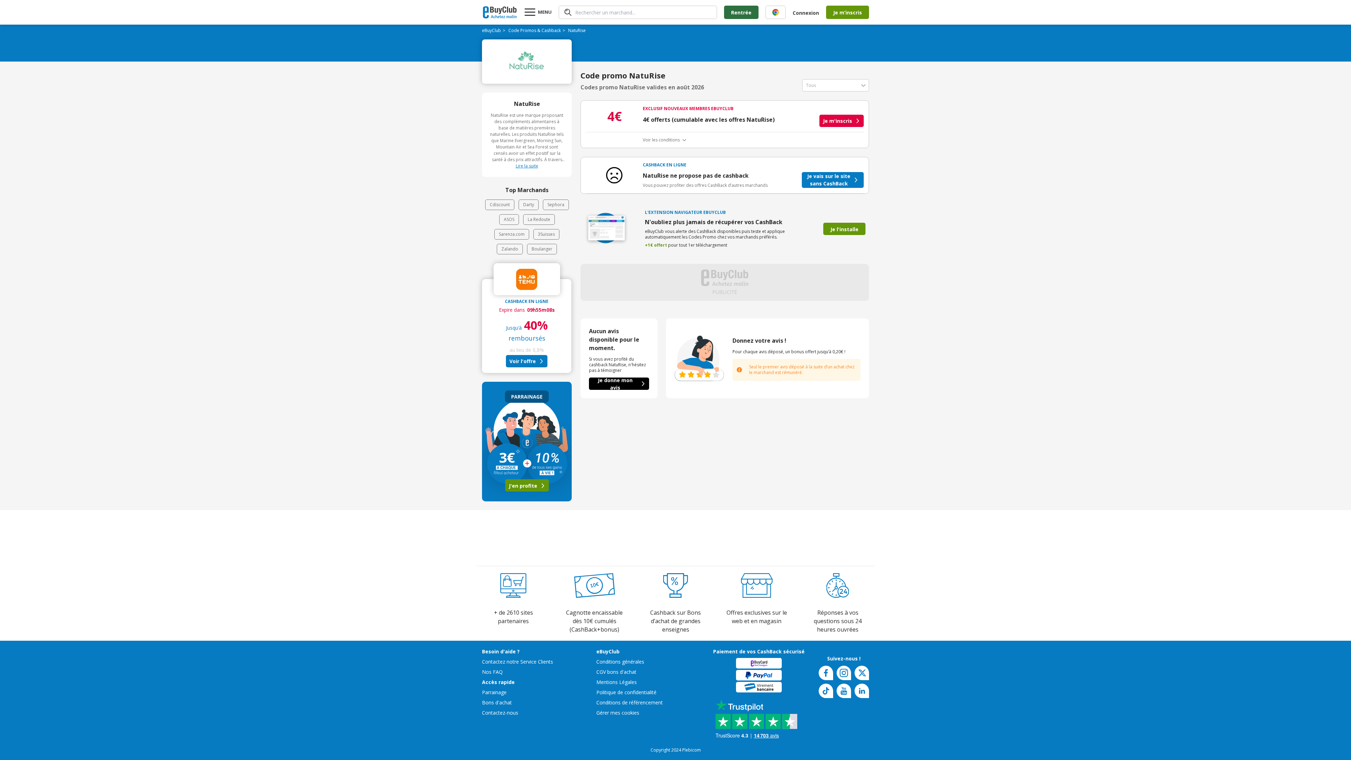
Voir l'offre (522, 361)
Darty (528, 205)
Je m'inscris (837, 121)
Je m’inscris (847, 12)
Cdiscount (500, 205)
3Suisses (546, 234)
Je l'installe (844, 229)
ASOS (509, 219)
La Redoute (539, 219)
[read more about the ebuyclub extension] (776, 12)
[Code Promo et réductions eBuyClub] (500, 12)
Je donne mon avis (615, 384)
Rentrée (741, 12)
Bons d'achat (497, 702)
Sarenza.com (512, 234)
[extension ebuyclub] (776, 12)
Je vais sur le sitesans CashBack (828, 180)
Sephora (555, 205)
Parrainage (494, 692)
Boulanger (542, 249)
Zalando (509, 249)
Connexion (806, 13)
